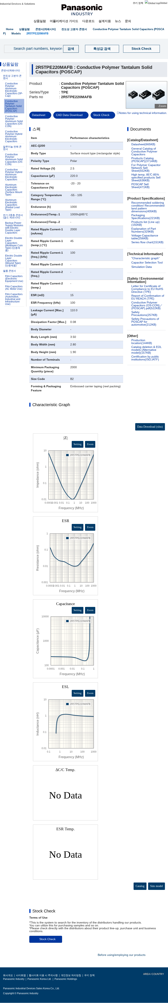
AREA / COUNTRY (153, 974)
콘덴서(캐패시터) (45, 29)
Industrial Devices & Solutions (17, 3)
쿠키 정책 (138, 3)
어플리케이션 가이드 (64, 21)
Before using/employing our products (121, 954)
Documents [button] (140, 129)
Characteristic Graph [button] (51, 405)
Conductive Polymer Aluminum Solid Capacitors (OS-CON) (14, 121)
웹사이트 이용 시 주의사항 (43, 975)
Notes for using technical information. (143, 113)
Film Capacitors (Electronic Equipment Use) (14, 279)
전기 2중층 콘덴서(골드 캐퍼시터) (13, 216)
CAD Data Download (69, 115)
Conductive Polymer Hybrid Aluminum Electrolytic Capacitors (13, 136)
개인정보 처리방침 (71, 975)
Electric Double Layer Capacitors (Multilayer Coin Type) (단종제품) (14, 244)
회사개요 (8, 975)
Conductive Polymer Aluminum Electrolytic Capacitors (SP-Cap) (14, 89)
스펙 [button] (36, 129)
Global (163, 3)
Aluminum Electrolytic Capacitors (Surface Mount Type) (13, 189)
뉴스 (118, 21)
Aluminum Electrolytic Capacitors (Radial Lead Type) (12, 205)
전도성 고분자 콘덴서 (74, 29)
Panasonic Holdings (65, 979)
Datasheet (38, 115)
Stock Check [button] (43, 911)
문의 (128, 21)
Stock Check (141, 48)
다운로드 (88, 21)
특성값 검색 (102, 48)
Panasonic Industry (13, 979)
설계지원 (105, 21)
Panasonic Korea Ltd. (39, 979)
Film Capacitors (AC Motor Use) (14, 287)
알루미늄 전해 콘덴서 (12, 148)
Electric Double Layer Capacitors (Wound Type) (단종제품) (13, 260)
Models (16, 33)
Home (9, 29)
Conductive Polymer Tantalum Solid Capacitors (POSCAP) (13, 106)
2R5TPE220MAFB (37, 33)
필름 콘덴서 (9, 270)
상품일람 (40, 21)
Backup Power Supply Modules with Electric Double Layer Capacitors (14, 228)
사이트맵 (21, 975)
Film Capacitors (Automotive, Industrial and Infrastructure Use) (14, 299)
